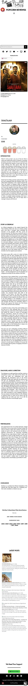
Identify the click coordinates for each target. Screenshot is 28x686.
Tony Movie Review (6, 564)
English (5, 58)
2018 (26, 524)
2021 (14, 524)
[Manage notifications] (3, 683)
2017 (12, 525)
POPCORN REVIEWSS (16, 9)
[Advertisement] (14, 29)
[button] (14, 13)
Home (16, 525)
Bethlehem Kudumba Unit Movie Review (10, 582)
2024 (2, 524)
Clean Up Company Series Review (9, 593)
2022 (10, 524)
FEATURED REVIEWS (12, 520)
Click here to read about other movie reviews (14, 510)
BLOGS (18, 520)
